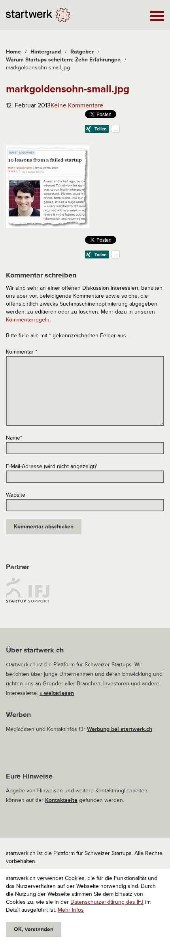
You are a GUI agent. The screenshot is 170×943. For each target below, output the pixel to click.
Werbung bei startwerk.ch (119, 729)
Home (13, 51)
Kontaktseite (61, 800)
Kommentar (21, 351)
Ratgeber (82, 51)
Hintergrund (45, 51)
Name (14, 437)
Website (15, 495)
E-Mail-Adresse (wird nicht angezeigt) (52, 466)
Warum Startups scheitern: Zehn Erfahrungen (63, 59)
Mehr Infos (71, 910)
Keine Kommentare (77, 105)
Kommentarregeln (27, 319)
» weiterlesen (57, 693)
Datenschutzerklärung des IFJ (107, 902)
